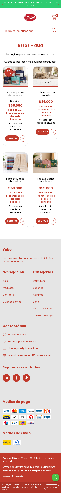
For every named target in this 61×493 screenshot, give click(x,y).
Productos (9, 288)
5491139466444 (17, 334)
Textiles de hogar (43, 315)
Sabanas (38, 288)
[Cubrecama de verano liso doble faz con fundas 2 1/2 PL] (53, 132)
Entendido (52, 487)
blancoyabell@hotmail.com (24, 348)
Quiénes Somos (12, 301)
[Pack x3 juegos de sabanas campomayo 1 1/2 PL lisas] (53, 221)
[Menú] (6, 17)
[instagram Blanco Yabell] (6, 378)
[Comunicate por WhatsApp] (55, 477)
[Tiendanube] (13, 476)
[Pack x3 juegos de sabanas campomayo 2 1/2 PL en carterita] (22, 138)
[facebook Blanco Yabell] (16, 378)
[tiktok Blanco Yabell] (26, 378)
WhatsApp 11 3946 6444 (22, 341)
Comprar (42, 131)
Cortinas (38, 294)
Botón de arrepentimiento (35, 470)
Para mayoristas (42, 308)
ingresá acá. (10, 470)
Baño (36, 301)
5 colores (46, 82)
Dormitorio (39, 281)
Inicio (6, 281)
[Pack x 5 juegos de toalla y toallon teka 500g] (22, 221)
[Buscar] (54, 30)
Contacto (8, 294)
